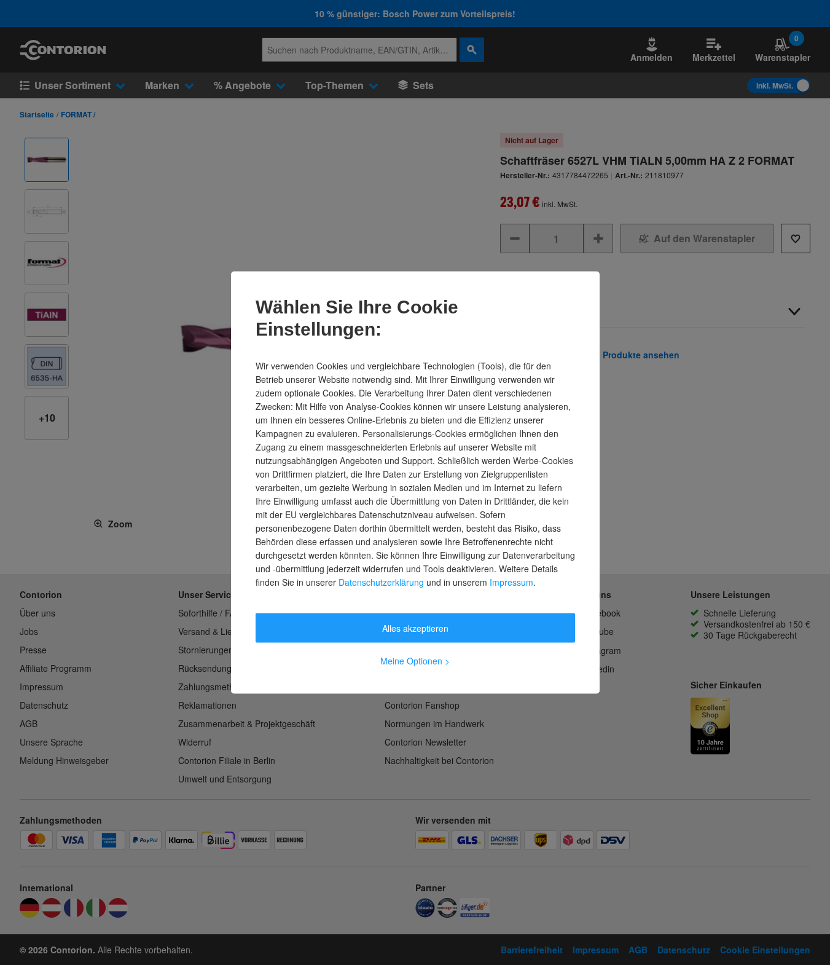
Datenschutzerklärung (381, 582)
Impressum (511, 582)
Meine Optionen (415, 661)
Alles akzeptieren (415, 628)
